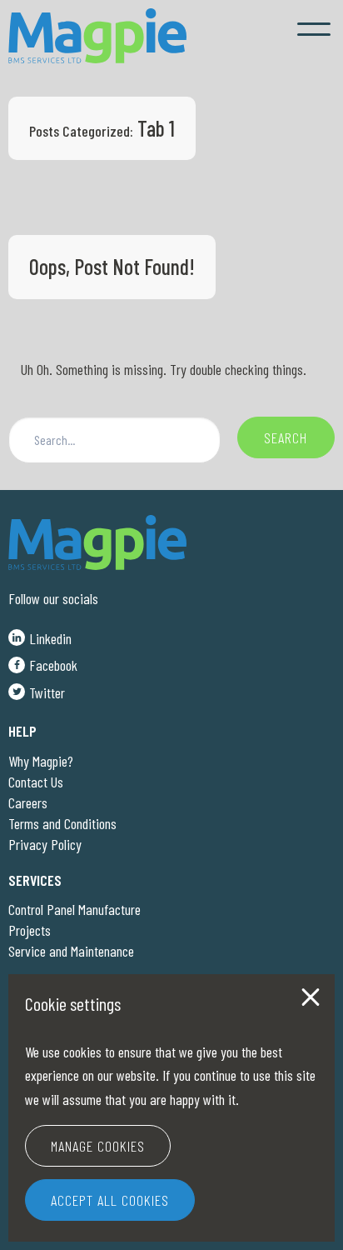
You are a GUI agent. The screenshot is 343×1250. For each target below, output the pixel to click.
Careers (27, 802)
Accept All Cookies (110, 1200)
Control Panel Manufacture (74, 909)
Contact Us (35, 781)
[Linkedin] (40, 635)
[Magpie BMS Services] (97, 35)
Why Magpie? (40, 761)
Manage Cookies (98, 1146)
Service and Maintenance (71, 951)
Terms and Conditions (62, 823)
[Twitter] (36, 689)
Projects (29, 930)
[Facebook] (42, 662)
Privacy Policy (45, 844)
